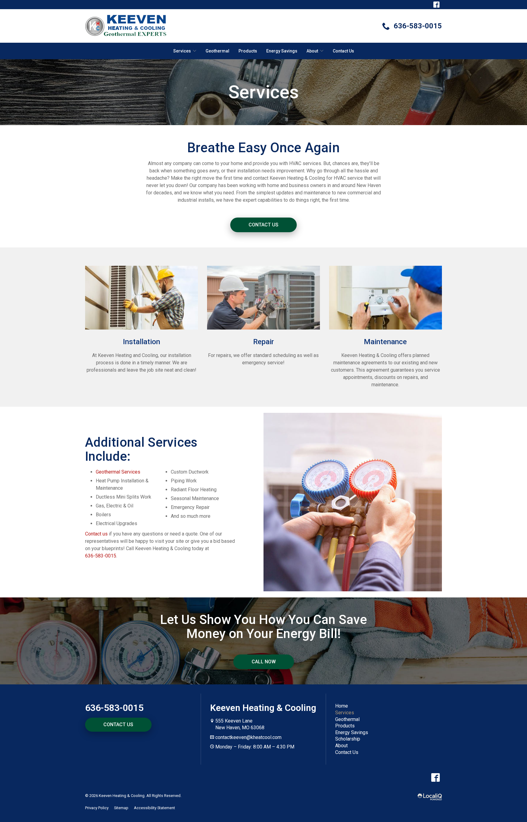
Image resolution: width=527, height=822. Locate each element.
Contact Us (343, 51)
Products (247, 51)
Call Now (264, 662)
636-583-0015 (100, 556)
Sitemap (121, 808)
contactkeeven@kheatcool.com (248, 737)
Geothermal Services (118, 472)
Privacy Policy (97, 808)
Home (341, 706)
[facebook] (435, 777)
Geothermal (217, 51)
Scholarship (347, 739)
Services (263, 92)
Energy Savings (281, 51)
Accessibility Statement (154, 808)
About (341, 745)
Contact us (96, 534)
